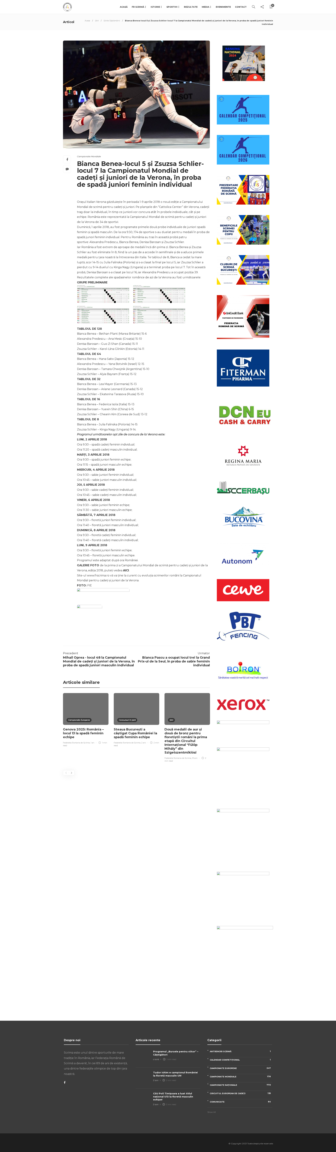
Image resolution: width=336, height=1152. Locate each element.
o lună (156, 1059)
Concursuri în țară (127, 720)
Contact (241, 7)
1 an (92, 742)
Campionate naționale (240, 1085)
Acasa (87, 20)
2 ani (143, 742)
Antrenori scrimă (240, 1051)
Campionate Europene (79, 720)
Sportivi (171, 7)
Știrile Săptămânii (112, 20)
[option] (85, 720)
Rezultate (191, 7)
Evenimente (223, 7)
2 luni (155, 1080)
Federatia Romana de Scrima (76, 742)
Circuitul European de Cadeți (240, 1093)
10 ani (194, 758)
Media (205, 7)
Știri (97, 20)
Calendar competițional (240, 1059)
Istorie (155, 7)
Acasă (124, 7)
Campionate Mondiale (89, 156)
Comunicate (240, 1101)
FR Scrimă (138, 7)
